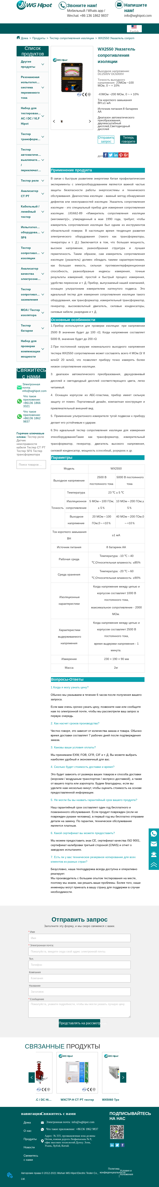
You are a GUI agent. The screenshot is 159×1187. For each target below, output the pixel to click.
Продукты (38, 38)
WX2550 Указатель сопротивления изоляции (128, 38)
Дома (24, 38)
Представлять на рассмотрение (79, 1023)
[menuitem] (66, 28)
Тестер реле (35, 436)
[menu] (66, 28)
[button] (66, 28)
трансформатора (28, 454)
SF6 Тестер (34, 451)
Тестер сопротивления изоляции (71, 38)
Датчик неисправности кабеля (27, 444)
